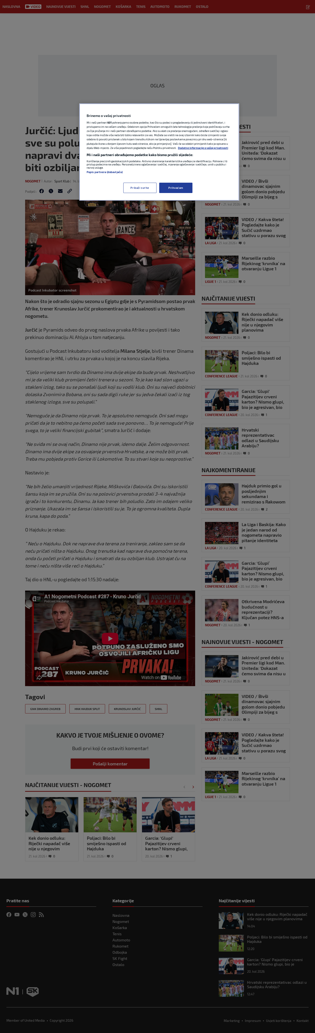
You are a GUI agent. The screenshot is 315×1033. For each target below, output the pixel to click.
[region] (159, 152)
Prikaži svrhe (139, 187)
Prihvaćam (175, 187)
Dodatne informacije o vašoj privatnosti (203, 147)
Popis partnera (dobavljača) (105, 172)
